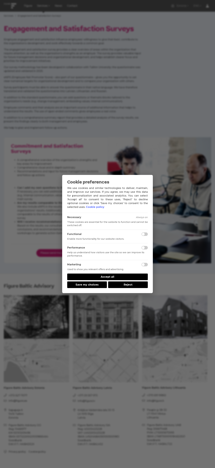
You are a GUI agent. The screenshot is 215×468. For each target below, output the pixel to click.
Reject (128, 284)
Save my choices (87, 284)
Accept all (107, 276)
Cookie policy (95, 206)
